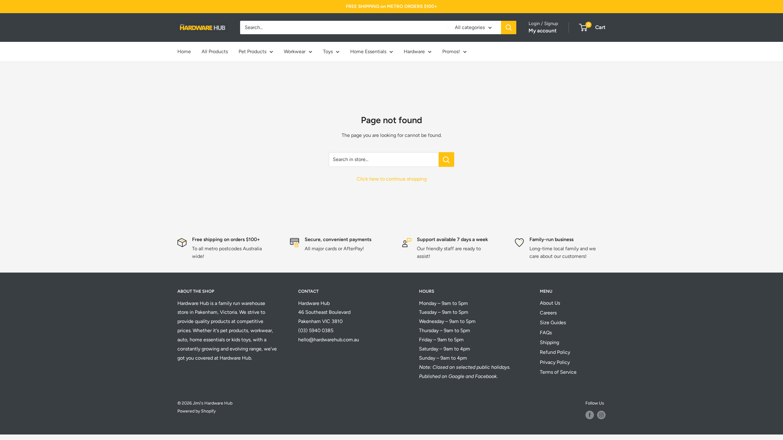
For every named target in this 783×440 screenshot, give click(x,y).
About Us (550, 303)
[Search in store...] (446, 159)
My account (543, 31)
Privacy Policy (555, 362)
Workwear (295, 51)
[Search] (508, 27)
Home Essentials (368, 51)
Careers (548, 313)
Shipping (549, 342)
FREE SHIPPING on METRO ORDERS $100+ (391, 6)
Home (184, 51)
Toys (328, 51)
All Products (215, 51)
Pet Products (252, 51)
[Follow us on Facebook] (589, 415)
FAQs (546, 333)
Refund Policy (555, 352)
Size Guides (553, 322)
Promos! (451, 51)
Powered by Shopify (196, 411)
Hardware (414, 51)
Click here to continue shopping (392, 179)
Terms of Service (558, 372)
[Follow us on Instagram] (601, 415)
